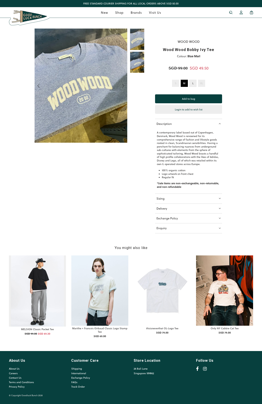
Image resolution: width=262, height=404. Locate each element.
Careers (13, 373)
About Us (14, 368)
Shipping (76, 368)
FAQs (74, 382)
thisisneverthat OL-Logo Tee (162, 328)
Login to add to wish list (188, 109)
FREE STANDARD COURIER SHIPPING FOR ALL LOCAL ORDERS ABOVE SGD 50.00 (131, 3)
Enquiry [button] (161, 228)
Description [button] (164, 124)
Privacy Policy (17, 386)
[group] (137, 39)
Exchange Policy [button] (167, 218)
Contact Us (15, 378)
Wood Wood (189, 41)
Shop (119, 12)
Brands (136, 12)
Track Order (78, 386)
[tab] (188, 124)
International (78, 373)
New (104, 12)
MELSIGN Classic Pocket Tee (37, 329)
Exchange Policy (80, 378)
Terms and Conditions (21, 382)
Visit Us (155, 12)
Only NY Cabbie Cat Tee (225, 328)
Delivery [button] (161, 208)
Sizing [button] (160, 198)
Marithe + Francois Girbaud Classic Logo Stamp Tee (99, 330)
